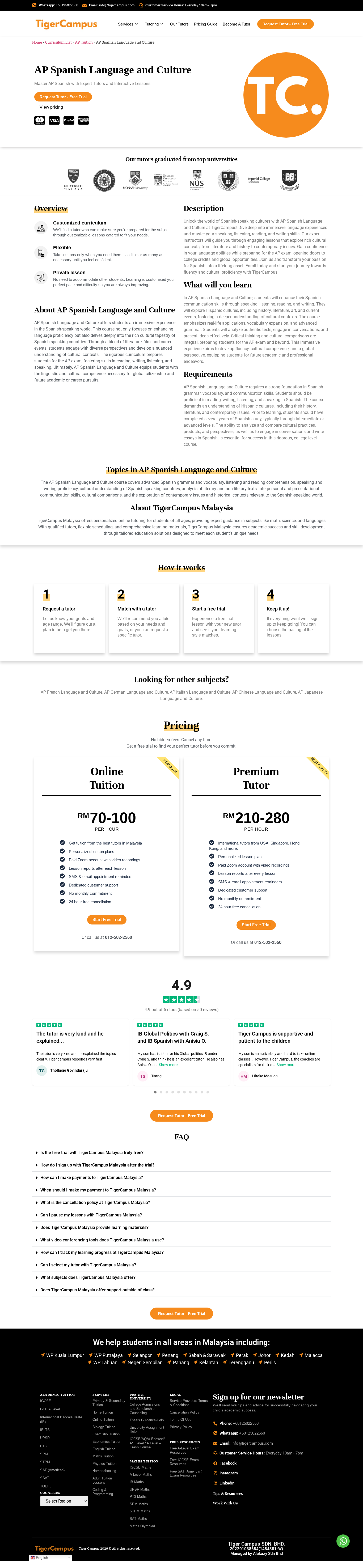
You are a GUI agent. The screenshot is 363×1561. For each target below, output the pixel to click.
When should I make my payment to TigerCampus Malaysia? (98, 1190)
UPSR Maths (140, 1489)
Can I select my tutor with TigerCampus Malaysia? (88, 1264)
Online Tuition (103, 1420)
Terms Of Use (180, 1420)
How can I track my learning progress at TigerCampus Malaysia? (102, 1252)
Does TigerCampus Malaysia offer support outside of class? (97, 1289)
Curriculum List (58, 42)
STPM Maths (140, 1511)
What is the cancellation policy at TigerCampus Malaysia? (95, 1202)
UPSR (45, 1438)
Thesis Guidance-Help (147, 1420)
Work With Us (225, 1503)
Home (37, 42)
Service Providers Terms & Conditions (189, 1403)
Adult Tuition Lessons (102, 1480)
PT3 (43, 1446)
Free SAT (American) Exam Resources (186, 1473)
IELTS (45, 1430)
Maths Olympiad (142, 1526)
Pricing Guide (205, 24)
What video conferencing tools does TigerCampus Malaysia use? (102, 1239)
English (41, 1557)
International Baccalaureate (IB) (61, 1419)
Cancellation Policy (184, 1412)
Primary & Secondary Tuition (108, 1403)
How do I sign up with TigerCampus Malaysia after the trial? (97, 1165)
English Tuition (103, 1449)
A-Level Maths (141, 1475)
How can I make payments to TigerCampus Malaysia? (91, 1177)
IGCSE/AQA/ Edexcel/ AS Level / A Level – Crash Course (147, 1443)
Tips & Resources (228, 1493)
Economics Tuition (106, 1442)
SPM (44, 1454)
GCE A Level (50, 1409)
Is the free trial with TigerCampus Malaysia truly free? (91, 1152)
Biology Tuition (103, 1427)
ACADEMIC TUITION (57, 1395)
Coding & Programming (102, 1492)
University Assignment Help (147, 1430)
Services (125, 24)
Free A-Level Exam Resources (184, 1450)
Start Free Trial (106, 919)
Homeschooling (104, 1471)
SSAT (44, 1478)
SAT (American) (52, 1470)
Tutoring (152, 24)
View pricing (51, 107)
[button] (155, 1092)
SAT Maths (138, 1519)
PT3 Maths (138, 1497)
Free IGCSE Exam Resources (184, 1462)
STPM (45, 1462)
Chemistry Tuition (106, 1434)
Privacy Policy (181, 1427)
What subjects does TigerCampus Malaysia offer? (88, 1277)
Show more (168, 1065)
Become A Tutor (236, 24)
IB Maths (137, 1482)
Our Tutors (179, 24)
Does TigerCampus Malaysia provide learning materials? (94, 1227)
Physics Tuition (104, 1464)
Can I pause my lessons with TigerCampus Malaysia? (91, 1215)
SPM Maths (139, 1504)
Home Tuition (102, 1412)
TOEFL (45, 1486)
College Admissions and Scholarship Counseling (145, 1408)
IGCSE (45, 1401)
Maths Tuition (102, 1456)
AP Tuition (84, 42)
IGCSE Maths (140, 1467)
